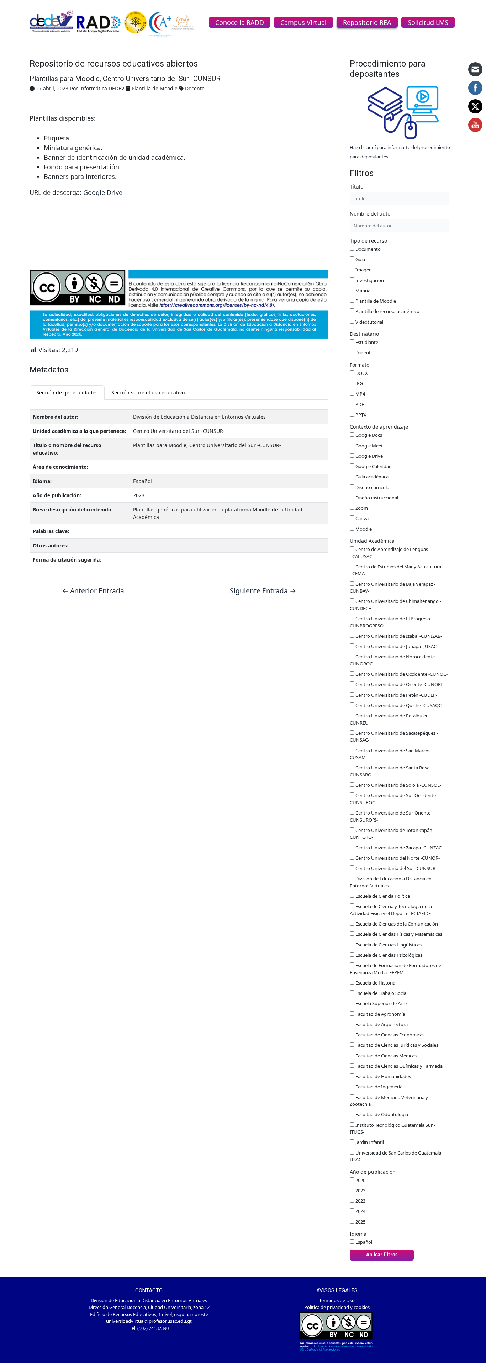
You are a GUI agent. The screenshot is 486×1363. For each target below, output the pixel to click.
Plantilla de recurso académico (386, 311)
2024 (359, 1211)
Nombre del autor (371, 213)
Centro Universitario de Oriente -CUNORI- (399, 684)
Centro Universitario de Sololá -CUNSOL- (397, 785)
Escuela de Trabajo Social (380, 993)
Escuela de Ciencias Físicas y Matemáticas (398, 934)
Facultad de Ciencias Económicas (389, 1034)
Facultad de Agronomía (379, 1014)
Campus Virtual (303, 22)
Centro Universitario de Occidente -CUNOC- (401, 674)
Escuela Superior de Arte (380, 1003)
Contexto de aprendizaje (379, 426)
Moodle (363, 529)
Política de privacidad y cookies (337, 1307)
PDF (359, 404)
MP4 (359, 394)
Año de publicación (373, 1171)
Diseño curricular (372, 487)
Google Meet (368, 445)
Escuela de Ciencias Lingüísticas (388, 945)
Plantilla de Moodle (375, 301)
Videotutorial (368, 322)
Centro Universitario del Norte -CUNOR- (397, 858)
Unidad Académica (372, 540)
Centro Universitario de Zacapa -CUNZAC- (398, 847)
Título (356, 186)
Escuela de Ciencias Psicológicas (388, 955)
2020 (359, 1180)
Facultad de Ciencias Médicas (385, 1055)
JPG (358, 383)
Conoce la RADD (239, 22)
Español (363, 1242)
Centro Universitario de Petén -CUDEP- (395, 695)
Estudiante (366, 342)
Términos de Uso (337, 1300)
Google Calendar (372, 466)
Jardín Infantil (369, 1142)
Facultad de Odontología (381, 1114)
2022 (359, 1190)
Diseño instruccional (376, 497)
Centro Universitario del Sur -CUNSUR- (395, 868)
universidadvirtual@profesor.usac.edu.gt (149, 1321)
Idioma (358, 1233)
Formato (359, 364)
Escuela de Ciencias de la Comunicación (396, 924)
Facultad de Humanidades (382, 1076)
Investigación (369, 280)
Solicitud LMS (428, 22)
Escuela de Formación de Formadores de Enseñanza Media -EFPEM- (395, 969)
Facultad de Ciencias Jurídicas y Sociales (396, 1045)
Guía (359, 259)
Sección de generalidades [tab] (67, 392)
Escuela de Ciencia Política (382, 896)
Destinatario (364, 333)
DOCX (361, 373)
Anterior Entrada (93, 590)
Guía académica (371, 476)
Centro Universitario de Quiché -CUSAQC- (398, 705)
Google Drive (102, 192)
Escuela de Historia (374, 983)
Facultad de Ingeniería (378, 1086)
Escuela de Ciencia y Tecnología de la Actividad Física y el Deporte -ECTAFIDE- (391, 910)
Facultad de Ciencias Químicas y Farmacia (398, 1066)
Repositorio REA (367, 22)
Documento (367, 249)
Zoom (361, 508)
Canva (361, 518)
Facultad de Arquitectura (381, 1024)
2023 (359, 1201)
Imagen (363, 269)
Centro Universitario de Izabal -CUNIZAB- (398, 636)
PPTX (360, 415)
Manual (362, 290)
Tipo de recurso (368, 240)
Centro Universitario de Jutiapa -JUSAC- (396, 646)
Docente (363, 352)
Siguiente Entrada (263, 590)
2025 (359, 1222)
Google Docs (368, 435)
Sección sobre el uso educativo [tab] (148, 392)
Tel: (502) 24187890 (149, 1328)
